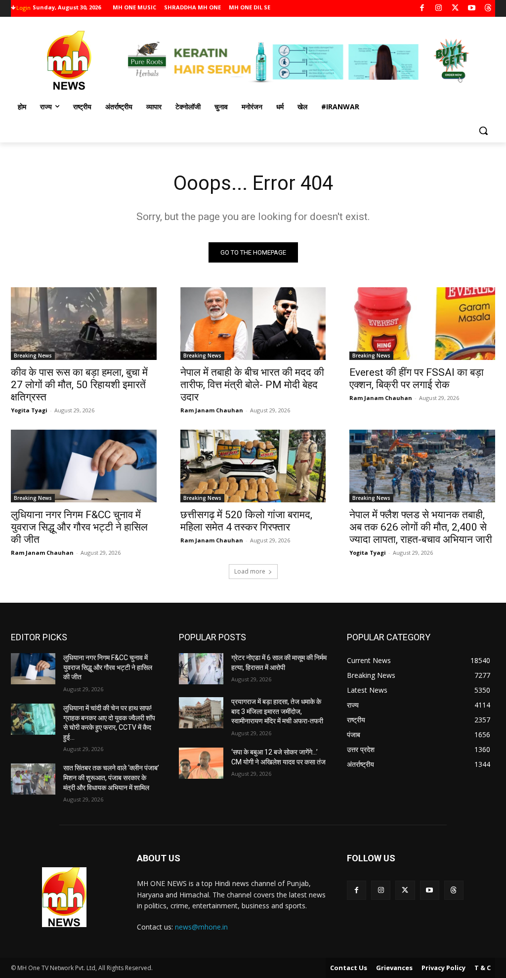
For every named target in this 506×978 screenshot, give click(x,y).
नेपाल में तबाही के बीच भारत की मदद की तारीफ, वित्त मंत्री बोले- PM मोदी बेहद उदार (252, 384)
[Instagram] (438, 8)
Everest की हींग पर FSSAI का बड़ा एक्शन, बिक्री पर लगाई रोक (416, 378)
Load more (249, 571)
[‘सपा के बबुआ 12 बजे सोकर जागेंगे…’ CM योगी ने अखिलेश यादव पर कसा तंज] (201, 763)
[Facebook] (422, 8)
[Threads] (488, 8)
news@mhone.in (201, 927)
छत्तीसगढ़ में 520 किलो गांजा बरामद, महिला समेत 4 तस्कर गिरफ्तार (246, 521)
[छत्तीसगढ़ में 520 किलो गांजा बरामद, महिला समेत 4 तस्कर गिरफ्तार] (253, 466)
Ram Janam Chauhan (211, 410)
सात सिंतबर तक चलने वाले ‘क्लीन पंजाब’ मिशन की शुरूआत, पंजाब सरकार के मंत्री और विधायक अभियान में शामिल (111, 777)
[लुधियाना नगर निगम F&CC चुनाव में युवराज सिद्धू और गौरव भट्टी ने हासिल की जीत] (84, 466)
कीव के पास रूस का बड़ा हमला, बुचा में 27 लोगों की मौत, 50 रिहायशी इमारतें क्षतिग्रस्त (79, 384)
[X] (455, 8)
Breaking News (33, 355)
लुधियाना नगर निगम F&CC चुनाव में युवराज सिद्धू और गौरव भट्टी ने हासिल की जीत (79, 527)
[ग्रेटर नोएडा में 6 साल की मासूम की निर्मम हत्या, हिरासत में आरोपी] (201, 668)
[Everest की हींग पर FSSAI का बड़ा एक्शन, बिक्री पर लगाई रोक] (422, 323)
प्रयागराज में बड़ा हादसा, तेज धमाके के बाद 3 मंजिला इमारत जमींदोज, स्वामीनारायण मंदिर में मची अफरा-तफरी (277, 711)
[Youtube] (471, 8)
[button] (483, 130)
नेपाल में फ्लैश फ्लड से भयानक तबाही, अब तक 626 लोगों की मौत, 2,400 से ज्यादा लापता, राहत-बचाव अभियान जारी (420, 527)
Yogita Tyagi (29, 410)
